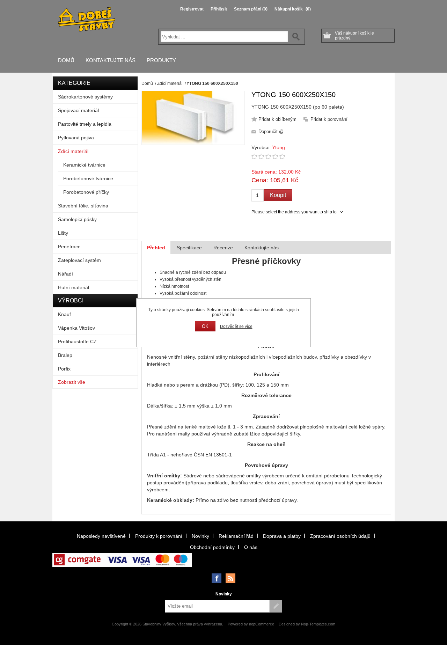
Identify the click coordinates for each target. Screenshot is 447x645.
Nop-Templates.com (318, 624)
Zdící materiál (73, 151)
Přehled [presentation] (156, 247)
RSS (230, 578)
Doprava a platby (282, 536)
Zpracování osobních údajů (340, 536)
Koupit (278, 195)
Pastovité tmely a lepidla (84, 124)
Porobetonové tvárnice (88, 178)
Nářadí (65, 274)
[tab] (156, 247)
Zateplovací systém (79, 260)
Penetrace (69, 246)
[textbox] (224, 36)
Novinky (200, 536)
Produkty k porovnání (158, 536)
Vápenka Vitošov (76, 328)
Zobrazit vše (71, 382)
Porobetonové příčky (86, 192)
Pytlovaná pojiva (76, 137)
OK (205, 326)
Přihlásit (219, 9)
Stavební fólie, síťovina (83, 205)
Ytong (278, 147)
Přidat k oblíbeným (277, 119)
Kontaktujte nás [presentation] (261, 247)
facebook (216, 578)
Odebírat (276, 606)
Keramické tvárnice (84, 165)
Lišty (63, 233)
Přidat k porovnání (328, 119)
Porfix (64, 369)
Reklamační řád (236, 536)
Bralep (65, 355)
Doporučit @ (271, 131)
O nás (250, 547)
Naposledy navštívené (101, 536)
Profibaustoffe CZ (77, 341)
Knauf (64, 314)
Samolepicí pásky (77, 219)
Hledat (296, 36)
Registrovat (192, 9)
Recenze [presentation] (223, 247)
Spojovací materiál (78, 110)
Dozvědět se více (236, 326)
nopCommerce (261, 624)
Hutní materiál (73, 287)
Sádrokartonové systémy (85, 97)
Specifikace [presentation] (189, 247)
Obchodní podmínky (212, 547)
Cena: (259, 180)
